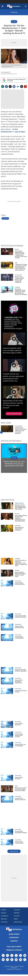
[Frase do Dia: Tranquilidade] (7, 637)
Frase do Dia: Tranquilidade (19, 637)
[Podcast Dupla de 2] (16, 959)
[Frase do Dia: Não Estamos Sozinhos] (7, 616)
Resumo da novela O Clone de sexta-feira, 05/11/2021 (20, 789)
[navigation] (2, 6)
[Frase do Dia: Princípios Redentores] (7, 681)
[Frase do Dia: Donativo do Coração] (7, 734)
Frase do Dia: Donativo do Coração (19, 735)
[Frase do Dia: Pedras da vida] (7, 627)
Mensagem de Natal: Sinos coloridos (19, 528)
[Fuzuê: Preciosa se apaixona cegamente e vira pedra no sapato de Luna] (7, 561)
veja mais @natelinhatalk (14, 413)
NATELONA (4, 922)
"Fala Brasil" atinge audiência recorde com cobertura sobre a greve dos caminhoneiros (21, 267)
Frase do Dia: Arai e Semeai (21, 691)
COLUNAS (16, 916)
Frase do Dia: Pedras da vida (19, 626)
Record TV (5, 218)
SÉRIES (16, 919)
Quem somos (14, 934)
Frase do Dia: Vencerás (19, 724)
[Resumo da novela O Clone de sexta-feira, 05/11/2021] (7, 788)
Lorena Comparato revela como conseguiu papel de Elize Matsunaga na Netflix (12, 350)
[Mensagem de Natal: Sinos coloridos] (7, 528)
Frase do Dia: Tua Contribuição (20, 745)
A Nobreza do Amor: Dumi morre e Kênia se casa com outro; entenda (21, 430)
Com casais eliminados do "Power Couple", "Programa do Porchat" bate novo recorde (21, 254)
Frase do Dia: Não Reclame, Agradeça (21, 670)
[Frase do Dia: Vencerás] (7, 724)
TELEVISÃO (17, 910)
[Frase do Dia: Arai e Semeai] (7, 691)
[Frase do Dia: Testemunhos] (7, 842)
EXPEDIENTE (14, 937)
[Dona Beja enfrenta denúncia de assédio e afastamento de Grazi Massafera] (7, 516)
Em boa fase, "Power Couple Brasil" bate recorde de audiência (19, 279)
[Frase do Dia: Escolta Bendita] (7, 583)
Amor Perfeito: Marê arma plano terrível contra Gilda (20, 574)
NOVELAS (3, 913)
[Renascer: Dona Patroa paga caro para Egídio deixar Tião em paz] (7, 505)
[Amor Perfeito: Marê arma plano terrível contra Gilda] (7, 573)
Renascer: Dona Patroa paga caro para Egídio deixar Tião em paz (20, 507)
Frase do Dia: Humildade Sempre (21, 832)
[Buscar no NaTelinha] (25, 6)
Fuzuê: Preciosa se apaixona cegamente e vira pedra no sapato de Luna (21, 563)
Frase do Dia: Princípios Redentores (19, 681)
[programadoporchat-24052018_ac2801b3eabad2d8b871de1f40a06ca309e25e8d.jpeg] (7, 251)
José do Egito (20, 132)
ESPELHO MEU (18, 922)
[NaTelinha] (13, 6)
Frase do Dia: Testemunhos (19, 842)
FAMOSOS (17, 913)
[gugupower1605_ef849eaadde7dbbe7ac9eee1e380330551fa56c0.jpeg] (7, 277)
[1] (7, 428)
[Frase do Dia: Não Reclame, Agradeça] (7, 670)
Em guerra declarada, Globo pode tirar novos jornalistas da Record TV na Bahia (21, 291)
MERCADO (4, 919)
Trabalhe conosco (14, 950)
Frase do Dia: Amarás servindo (20, 799)
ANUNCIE (14, 941)
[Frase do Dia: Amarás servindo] (7, 799)
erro (25, 86)
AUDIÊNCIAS (4, 916)
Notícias (14, 12)
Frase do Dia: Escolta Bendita (20, 583)
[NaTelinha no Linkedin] (11, 959)
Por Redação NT (6, 72)
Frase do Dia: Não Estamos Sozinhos (20, 616)
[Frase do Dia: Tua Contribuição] (7, 745)
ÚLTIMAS (3, 910)
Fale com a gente (14, 947)
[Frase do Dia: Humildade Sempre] (7, 831)
